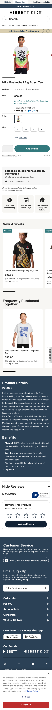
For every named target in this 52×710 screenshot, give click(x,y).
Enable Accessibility (41, 2)
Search (13, 19)
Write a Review (26, 524)
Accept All (26, 705)
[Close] (49, 674)
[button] (49, 355)
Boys (4, 25)
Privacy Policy (21, 579)
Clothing (11, 25)
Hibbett (7, 2)
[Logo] (26, 12)
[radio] (18, 119)
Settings (26, 697)
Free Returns (7, 156)
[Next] (48, 31)
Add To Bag (32, 148)
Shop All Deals (24, 6)
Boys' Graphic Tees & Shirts (27, 25)
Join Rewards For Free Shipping (24, 31)
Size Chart (23, 138)
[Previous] (43, 31)
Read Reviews (33, 89)
